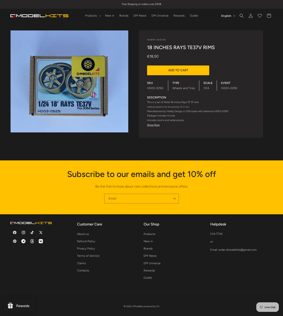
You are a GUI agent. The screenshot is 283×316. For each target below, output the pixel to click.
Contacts (83, 270)
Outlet (148, 277)
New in (148, 241)
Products (149, 234)
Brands (148, 248)
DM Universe (152, 263)
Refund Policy (86, 241)
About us (83, 234)
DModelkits (137, 306)
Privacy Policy (86, 248)
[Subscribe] (174, 198)
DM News (150, 256)
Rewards (149, 270)
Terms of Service (88, 256)
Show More (153, 124)
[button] (93, 15)
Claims (81, 263)
